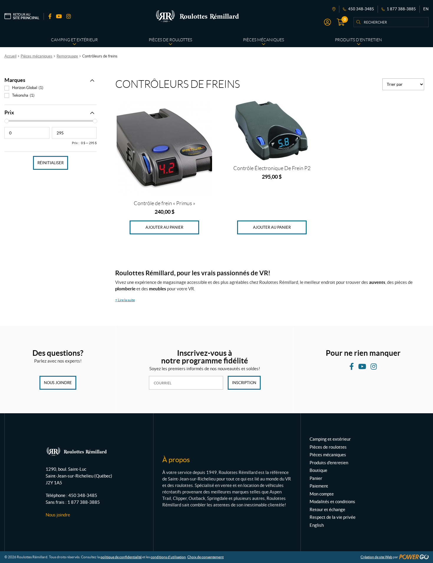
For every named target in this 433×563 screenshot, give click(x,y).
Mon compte (322, 493)
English (317, 525)
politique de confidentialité (121, 557)
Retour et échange (327, 509)
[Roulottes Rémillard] (197, 16)
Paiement (319, 485)
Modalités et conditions (332, 501)
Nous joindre (58, 383)
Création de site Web (376, 557)
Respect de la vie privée (333, 517)
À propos (176, 460)
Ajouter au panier (164, 227)
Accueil (10, 56)
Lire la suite (125, 300)
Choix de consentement (205, 557)
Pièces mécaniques (36, 56)
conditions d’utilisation (168, 557)
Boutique (318, 470)
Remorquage (67, 56)
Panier (316, 478)
